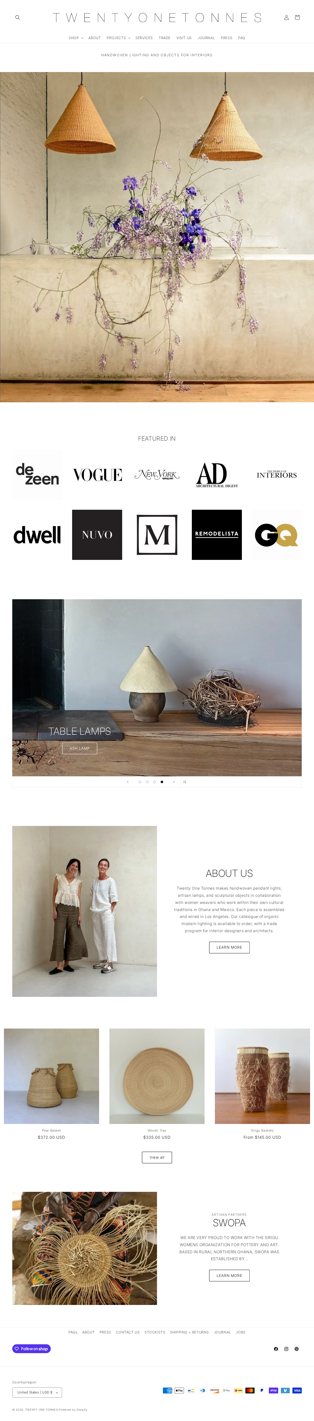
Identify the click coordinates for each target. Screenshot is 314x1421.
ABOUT (88, 1332)
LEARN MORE (229, 947)
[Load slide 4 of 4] (162, 782)
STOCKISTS (154, 1332)
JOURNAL (222, 1332)
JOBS (240, 1332)
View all (157, 1157)
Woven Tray (157, 1130)
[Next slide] (174, 782)
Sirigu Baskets (262, 1130)
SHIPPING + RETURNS (189, 1332)
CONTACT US (128, 1332)
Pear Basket (51, 1130)
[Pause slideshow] (186, 782)
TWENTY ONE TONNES (41, 1409)
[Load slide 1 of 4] (140, 782)
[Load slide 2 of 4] (147, 782)
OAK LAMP (157, 696)
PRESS (105, 1332)
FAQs (72, 1332)
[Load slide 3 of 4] (154, 782)
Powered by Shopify (73, 1409)
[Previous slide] (127, 782)
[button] (17, 17)
